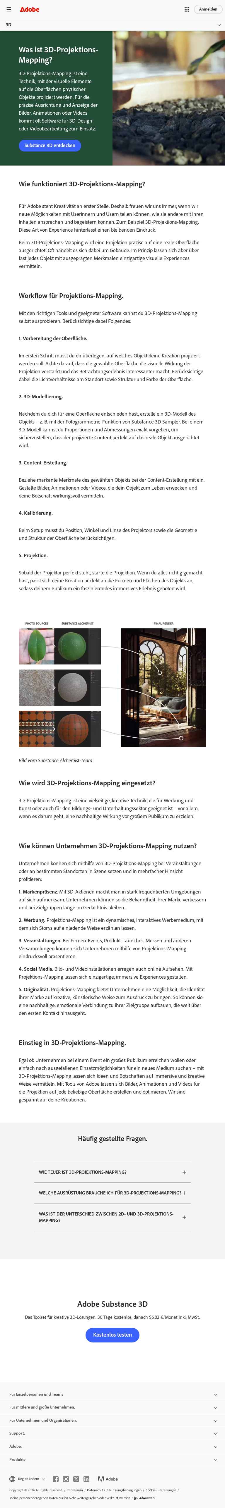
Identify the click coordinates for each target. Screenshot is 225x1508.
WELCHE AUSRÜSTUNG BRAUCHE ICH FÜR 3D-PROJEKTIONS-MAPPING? (110, 1193)
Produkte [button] (17, 1459)
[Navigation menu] (9, 9)
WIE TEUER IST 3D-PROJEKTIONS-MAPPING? (83, 1172)
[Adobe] (30, 9)
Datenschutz (96, 1490)
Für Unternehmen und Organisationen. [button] (43, 1420)
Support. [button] (17, 1433)
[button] (187, 9)
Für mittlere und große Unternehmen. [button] (42, 1407)
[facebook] (56, 1479)
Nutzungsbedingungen (125, 1490)
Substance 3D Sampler (156, 422)
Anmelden (208, 9)
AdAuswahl (147, 1498)
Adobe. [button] (15, 1446)
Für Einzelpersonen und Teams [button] (36, 1394)
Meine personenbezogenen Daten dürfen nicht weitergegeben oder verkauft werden (69, 1498)
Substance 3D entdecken (50, 145)
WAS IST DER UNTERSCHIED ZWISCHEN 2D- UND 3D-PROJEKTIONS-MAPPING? (106, 1217)
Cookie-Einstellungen (161, 1490)
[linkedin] (86, 1479)
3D (8, 24)
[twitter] (76, 1479)
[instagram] (66, 1479)
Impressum (75, 1490)
